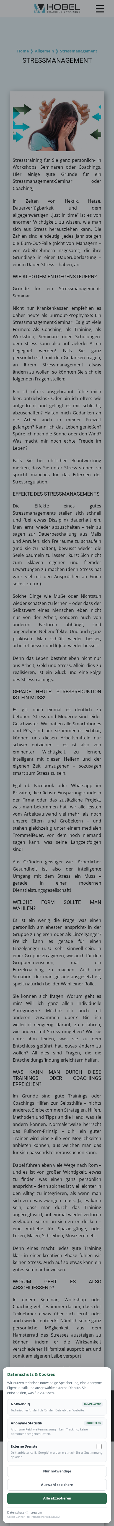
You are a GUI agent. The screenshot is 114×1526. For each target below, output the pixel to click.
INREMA (55, 1517)
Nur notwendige (57, 1471)
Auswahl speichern (57, 1484)
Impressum (34, 1512)
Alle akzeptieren (57, 1498)
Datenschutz (15, 1512)
